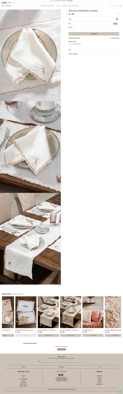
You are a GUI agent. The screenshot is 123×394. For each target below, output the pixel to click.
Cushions (99, 379)
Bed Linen (99, 377)
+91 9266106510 (58, 380)
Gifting (99, 382)
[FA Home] (110, 5)
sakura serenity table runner (57, 330)
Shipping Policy (23, 382)
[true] (120, 391)
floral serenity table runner (34, 330)
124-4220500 (65, 380)
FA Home (4, 2)
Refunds (23, 380)
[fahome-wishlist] (116, 5)
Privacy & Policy (23, 384)
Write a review (61, 349)
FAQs (23, 377)
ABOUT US (23, 375)
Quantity (70, 27)
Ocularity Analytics (71, 389)
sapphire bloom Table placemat (12, 330)
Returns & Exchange (23, 379)
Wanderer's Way (74, 330)
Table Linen (99, 380)
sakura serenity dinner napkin (101, 330)
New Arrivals (99, 375)
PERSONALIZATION (99, 384)
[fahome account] (113, 5)
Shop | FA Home (6, 5)
